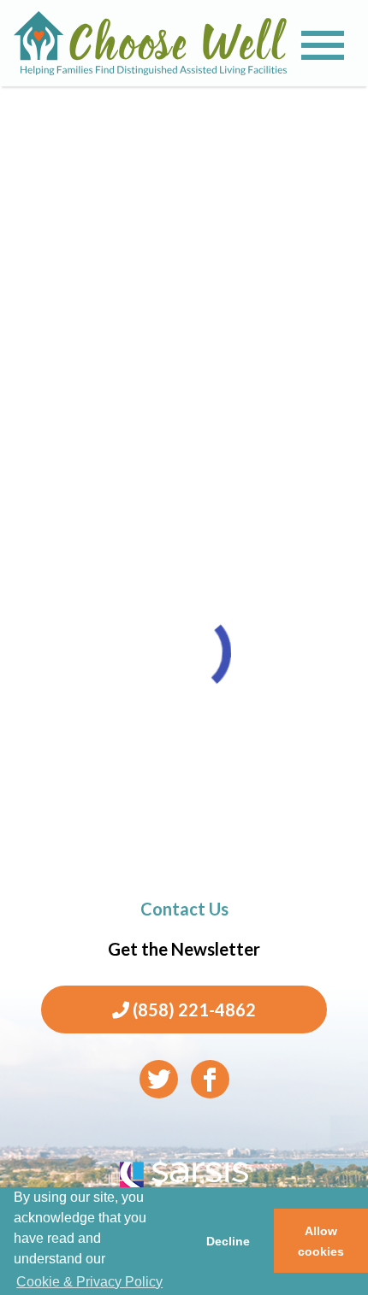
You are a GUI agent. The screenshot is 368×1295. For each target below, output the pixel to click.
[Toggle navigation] (322, 45)
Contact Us (184, 908)
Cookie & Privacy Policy (89, 1281)
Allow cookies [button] (321, 1241)
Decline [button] (228, 1241)
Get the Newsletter (184, 949)
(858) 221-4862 (192, 1009)
